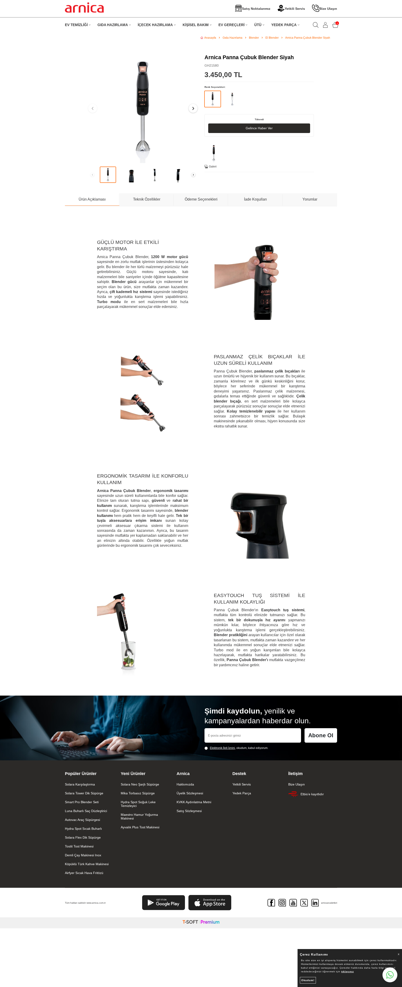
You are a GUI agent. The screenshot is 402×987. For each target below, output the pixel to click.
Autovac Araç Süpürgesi (82, 820)
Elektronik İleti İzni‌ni (222, 748)
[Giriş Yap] (325, 25)
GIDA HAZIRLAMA (112, 25)
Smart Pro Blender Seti (82, 802)
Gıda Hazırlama (232, 37)
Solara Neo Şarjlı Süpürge (140, 784)
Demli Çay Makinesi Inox (83, 855)
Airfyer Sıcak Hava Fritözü (84, 873)
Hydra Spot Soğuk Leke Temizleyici (138, 804)
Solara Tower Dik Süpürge (84, 793)
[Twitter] (304, 902)
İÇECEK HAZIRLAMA (155, 25)
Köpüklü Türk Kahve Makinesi (87, 864)
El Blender (272, 37)
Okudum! (308, 980)
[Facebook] (271, 902)
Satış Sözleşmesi (189, 811)
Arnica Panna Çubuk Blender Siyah (307, 37)
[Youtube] (293, 902)
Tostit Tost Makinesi (79, 846)
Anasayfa (210, 37)
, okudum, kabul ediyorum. (239, 748)
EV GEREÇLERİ (231, 25)
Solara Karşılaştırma (80, 784)
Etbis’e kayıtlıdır (312, 794)
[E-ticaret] (201, 923)
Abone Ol (320, 735)
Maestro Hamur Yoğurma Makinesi (139, 816)
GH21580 (211, 65)
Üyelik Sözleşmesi (190, 793)
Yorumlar (309, 199)
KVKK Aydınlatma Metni (194, 802)
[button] (92, 108)
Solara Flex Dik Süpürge (83, 837)
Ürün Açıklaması (92, 199)
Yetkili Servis (295, 8)
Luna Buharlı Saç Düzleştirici (86, 811)
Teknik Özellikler (146, 199)
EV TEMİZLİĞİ (76, 25)
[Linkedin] (315, 902)
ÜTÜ (257, 25)
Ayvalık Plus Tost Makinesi (140, 827)
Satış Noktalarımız (256, 8)
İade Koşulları (255, 199)
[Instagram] (282, 902)
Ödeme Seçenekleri (201, 199)
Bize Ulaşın (328, 8)
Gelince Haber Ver (259, 128)
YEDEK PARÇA (284, 25)
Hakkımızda (185, 784)
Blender (254, 37)
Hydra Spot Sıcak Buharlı (83, 828)
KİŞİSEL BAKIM (196, 25)
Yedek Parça (241, 793)
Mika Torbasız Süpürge (138, 793)
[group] (143, 108)
